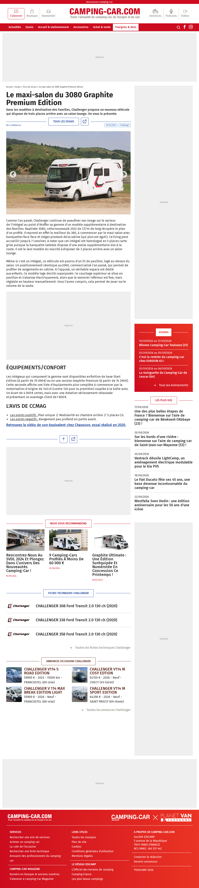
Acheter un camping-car (24, 842)
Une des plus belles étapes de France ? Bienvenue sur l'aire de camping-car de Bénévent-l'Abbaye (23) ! (162, 417)
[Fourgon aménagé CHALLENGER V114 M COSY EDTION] (79, 675)
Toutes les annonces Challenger (108, 710)
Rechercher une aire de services (30, 837)
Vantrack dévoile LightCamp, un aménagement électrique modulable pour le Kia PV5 (163, 462)
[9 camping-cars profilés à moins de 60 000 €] (68, 540)
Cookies (76, 846)
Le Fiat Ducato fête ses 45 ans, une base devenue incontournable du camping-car (162, 483)
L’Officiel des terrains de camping (92, 869)
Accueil (9, 87)
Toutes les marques (84, 837)
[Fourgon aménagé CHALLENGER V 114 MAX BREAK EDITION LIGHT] (14, 694)
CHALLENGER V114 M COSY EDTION (107, 671)
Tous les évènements (173, 385)
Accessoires (80, 27)
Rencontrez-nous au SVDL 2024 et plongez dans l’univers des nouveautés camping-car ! (25, 563)
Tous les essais (30, 87)
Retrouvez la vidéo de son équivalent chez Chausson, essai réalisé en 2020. (66, 425)
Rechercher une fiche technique (29, 851)
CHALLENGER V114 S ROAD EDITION (41, 671)
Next (124, 175)
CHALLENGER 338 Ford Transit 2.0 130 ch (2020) (76, 620)
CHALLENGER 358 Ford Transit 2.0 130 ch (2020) (76, 634)
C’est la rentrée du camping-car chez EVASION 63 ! (161, 359)
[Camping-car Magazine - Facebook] (185, 27)
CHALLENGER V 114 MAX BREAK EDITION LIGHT (44, 690)
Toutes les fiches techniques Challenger (103, 647)
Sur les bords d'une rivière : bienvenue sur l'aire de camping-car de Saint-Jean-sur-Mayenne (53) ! (163, 441)
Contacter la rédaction (148, 857)
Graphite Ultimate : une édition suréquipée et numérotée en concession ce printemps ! (109, 565)
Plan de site (79, 842)
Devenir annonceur (145, 861)
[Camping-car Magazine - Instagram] (191, 27)
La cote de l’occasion (23, 846)
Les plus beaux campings (87, 879)
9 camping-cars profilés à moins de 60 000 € (66, 559)
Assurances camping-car (99, 2)
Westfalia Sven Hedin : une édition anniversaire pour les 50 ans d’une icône (161, 505)
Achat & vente (102, 27)
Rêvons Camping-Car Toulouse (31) (163, 345)
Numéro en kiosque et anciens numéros (34, 874)
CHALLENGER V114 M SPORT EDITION (107, 690)
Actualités (15, 27)
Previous (13, 175)
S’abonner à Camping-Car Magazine (32, 879)
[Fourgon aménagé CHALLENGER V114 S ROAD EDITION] (14, 675)
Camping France (82, 874)
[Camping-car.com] (105, 13)
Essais (29, 27)
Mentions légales (82, 856)
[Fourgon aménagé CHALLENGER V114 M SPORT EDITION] (79, 694)
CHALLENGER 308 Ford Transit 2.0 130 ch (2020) (76, 606)
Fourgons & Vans (125, 27)
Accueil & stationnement (53, 27)
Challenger (124, 125)
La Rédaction (15, 125)
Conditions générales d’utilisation (92, 851)
